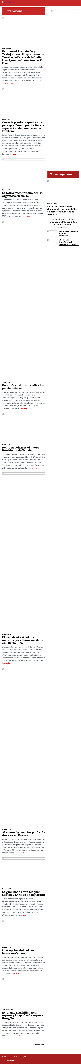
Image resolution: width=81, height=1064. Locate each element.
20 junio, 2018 (6, 119)
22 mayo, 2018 (6, 829)
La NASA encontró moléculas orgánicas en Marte (22, 194)
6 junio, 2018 (6, 382)
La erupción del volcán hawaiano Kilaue (18, 952)
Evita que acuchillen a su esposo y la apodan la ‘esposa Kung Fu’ (22, 1015)
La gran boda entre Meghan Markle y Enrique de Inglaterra (23, 893)
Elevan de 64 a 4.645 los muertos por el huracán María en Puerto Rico (22, 640)
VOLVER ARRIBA (9, 1060)
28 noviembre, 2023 (8, 48)
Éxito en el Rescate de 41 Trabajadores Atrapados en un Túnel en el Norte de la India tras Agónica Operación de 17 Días (23, 57)
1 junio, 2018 (6, 444)
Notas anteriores (38, 1044)
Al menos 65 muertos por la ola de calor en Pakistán (23, 834)
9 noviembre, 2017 (8, 1009)
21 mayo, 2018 (6, 889)
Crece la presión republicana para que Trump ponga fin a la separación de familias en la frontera (23, 127)
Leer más (10, 83)
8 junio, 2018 (6, 190)
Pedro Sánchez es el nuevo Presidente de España (20, 449)
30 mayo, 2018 (6, 634)
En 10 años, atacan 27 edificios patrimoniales (23, 387)
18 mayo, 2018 (6, 947)
